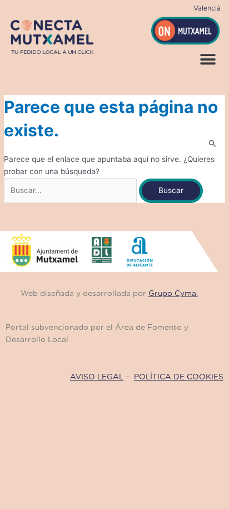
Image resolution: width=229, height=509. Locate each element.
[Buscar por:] (71, 190)
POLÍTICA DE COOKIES (178, 377)
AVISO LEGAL (96, 377)
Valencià (207, 8)
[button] (208, 59)
